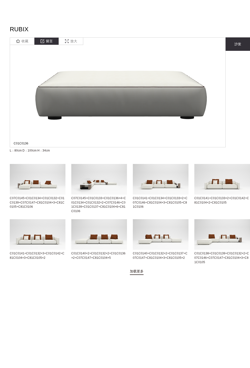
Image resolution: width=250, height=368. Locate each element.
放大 (73, 41)
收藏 (24, 41)
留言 (49, 41)
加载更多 (137, 271)
